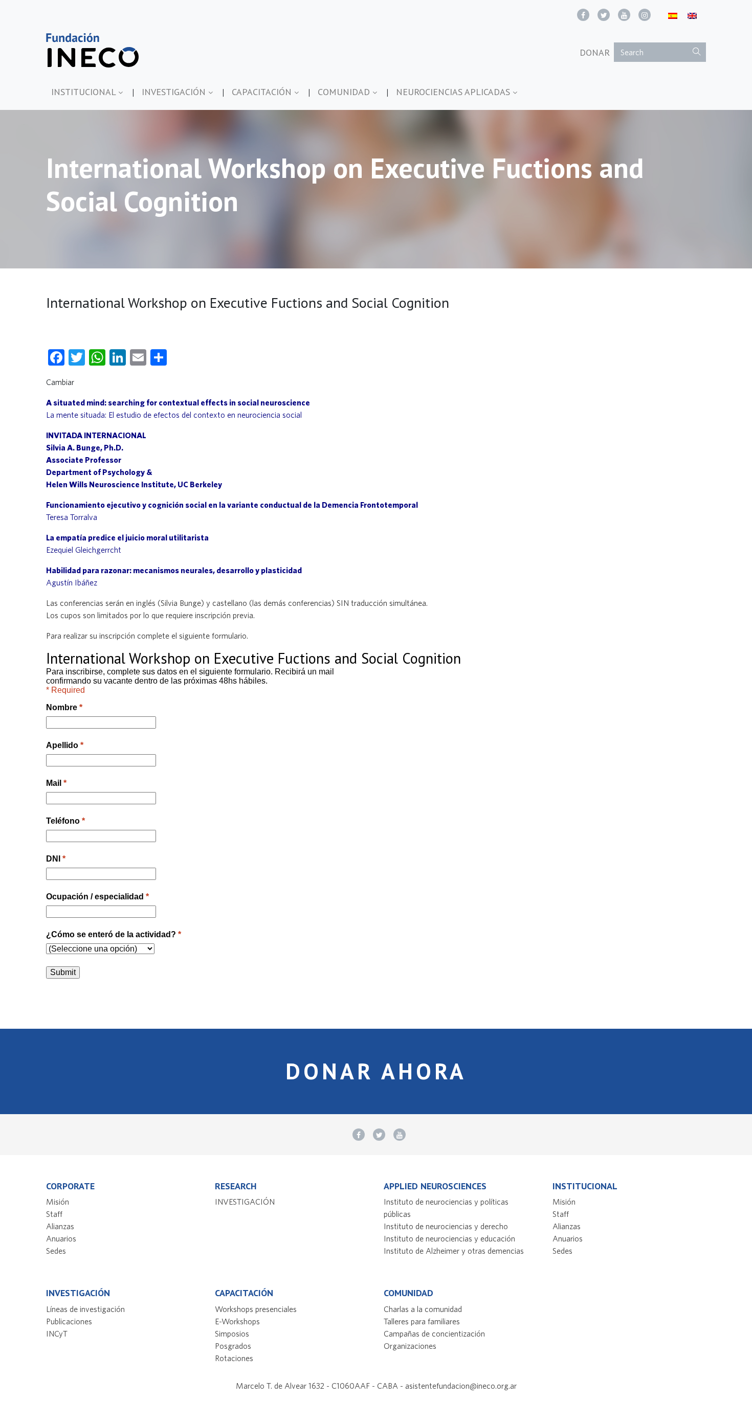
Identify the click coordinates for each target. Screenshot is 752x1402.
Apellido (64, 745)
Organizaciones (410, 1345)
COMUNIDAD (345, 92)
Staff (54, 1213)
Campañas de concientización (434, 1333)
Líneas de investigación (85, 1309)
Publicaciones (69, 1321)
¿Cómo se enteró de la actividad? (113, 934)
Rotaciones (234, 1358)
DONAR (595, 52)
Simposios (232, 1333)
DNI (55, 858)
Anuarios (61, 1238)
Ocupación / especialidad (97, 896)
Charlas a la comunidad (423, 1309)
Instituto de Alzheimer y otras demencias (454, 1250)
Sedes (56, 1250)
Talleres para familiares (422, 1321)
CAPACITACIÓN (263, 92)
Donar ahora (376, 1071)
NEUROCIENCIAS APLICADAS (454, 92)
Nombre (64, 707)
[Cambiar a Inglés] (692, 15)
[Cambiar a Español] (672, 15)
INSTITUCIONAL (84, 92)
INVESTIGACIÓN (175, 92)
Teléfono (65, 821)
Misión (57, 1201)
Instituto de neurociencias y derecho (446, 1226)
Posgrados (233, 1345)
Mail (56, 783)
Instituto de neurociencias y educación (449, 1238)
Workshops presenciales (256, 1309)
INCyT (57, 1333)
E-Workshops (237, 1321)
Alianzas (60, 1226)
